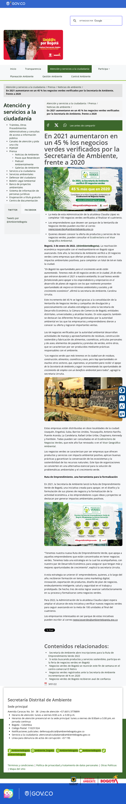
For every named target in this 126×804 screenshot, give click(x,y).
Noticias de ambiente (69, 87)
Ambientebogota (69, 750)
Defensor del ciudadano (22, 177)
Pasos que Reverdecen (27, 157)
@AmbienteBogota (87, 245)
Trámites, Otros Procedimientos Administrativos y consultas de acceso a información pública (24, 131)
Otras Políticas (109, 765)
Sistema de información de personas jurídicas (24, 192)
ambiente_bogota (44, 750)
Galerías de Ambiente (27, 167)
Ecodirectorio (97, 237)
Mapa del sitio (17, 768)
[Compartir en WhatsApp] (65, 125)
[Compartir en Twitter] (56, 125)
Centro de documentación (23, 200)
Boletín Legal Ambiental (22, 180)
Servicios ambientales (21, 174)
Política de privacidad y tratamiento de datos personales (67, 765)
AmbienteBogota (21, 750)
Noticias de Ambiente (27, 154)
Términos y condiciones (21, 765)
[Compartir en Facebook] (48, 125)
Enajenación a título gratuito (25, 197)
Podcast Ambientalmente (24, 163)
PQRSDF (13, 147)
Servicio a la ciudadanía (22, 171)
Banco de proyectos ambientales (20, 186)
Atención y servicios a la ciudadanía (25, 87)
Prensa (51, 87)
